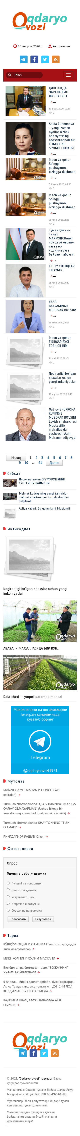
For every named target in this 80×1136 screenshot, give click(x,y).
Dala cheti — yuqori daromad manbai (32, 697)
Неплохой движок (24, 890)
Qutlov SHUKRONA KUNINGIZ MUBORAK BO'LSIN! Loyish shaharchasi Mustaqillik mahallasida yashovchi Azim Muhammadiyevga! (63, 423)
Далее (54, 463)
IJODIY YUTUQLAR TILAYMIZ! (61, 268)
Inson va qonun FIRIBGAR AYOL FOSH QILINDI (60, 342)
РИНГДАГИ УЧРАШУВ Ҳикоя (23, 836)
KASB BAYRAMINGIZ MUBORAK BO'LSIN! (62, 306)
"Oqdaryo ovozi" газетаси (35, 1078)
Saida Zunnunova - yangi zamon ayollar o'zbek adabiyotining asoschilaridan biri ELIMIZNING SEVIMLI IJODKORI (62, 136)
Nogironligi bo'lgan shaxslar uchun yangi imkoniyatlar (62, 378)
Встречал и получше (25, 904)
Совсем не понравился (26, 910)
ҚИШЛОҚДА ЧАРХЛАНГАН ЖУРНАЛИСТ (58, 92)
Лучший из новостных (26, 883)
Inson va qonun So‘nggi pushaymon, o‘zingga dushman (62, 201)
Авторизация (61, 47)
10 (26, 463)
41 (40, 463)
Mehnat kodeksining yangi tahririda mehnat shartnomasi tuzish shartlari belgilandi (44, 497)
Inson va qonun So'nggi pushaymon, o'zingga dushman (62, 166)
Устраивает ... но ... (24, 897)
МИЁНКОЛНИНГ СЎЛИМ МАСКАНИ (29, 958)
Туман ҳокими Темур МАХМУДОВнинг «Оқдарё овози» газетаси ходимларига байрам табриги (61, 242)
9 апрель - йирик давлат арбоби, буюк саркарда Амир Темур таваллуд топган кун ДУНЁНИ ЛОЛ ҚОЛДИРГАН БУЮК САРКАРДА (38, 986)
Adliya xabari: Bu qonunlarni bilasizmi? (44, 508)
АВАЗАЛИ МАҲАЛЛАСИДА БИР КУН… (31, 648)
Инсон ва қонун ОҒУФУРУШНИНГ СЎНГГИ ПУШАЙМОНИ (42, 481)
